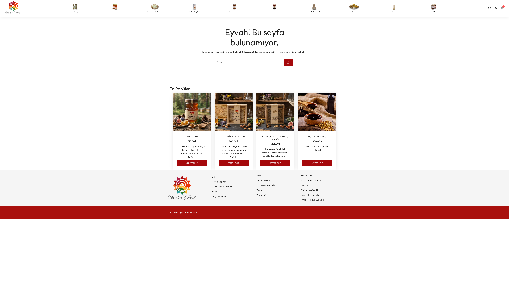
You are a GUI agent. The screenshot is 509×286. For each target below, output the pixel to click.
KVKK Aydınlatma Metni (312, 200)
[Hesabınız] (496, 8)
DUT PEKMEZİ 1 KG (317, 136)
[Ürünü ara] (288, 62)
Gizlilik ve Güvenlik (309, 190)
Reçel (214, 191)
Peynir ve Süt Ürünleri (222, 186)
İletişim (304, 185)
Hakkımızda (306, 175)
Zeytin (259, 190)
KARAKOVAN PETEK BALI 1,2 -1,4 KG (275, 137)
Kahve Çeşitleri (219, 181)
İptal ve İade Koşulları (311, 195)
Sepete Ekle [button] (192, 163)
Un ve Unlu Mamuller (266, 185)
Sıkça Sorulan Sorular (311, 180)
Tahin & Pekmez (263, 180)
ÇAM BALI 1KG (192, 136)
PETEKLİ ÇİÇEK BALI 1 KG (234, 136)
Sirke (258, 175)
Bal (213, 176)
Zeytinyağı (261, 195)
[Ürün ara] (489, 8)
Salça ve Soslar (219, 196)
